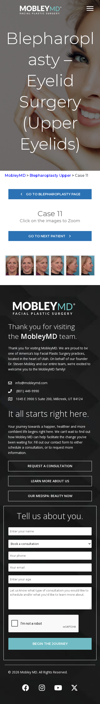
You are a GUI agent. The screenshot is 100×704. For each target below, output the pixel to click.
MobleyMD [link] (15, 175)
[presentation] (43, 624)
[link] (40, 9)
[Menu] (90, 9)
